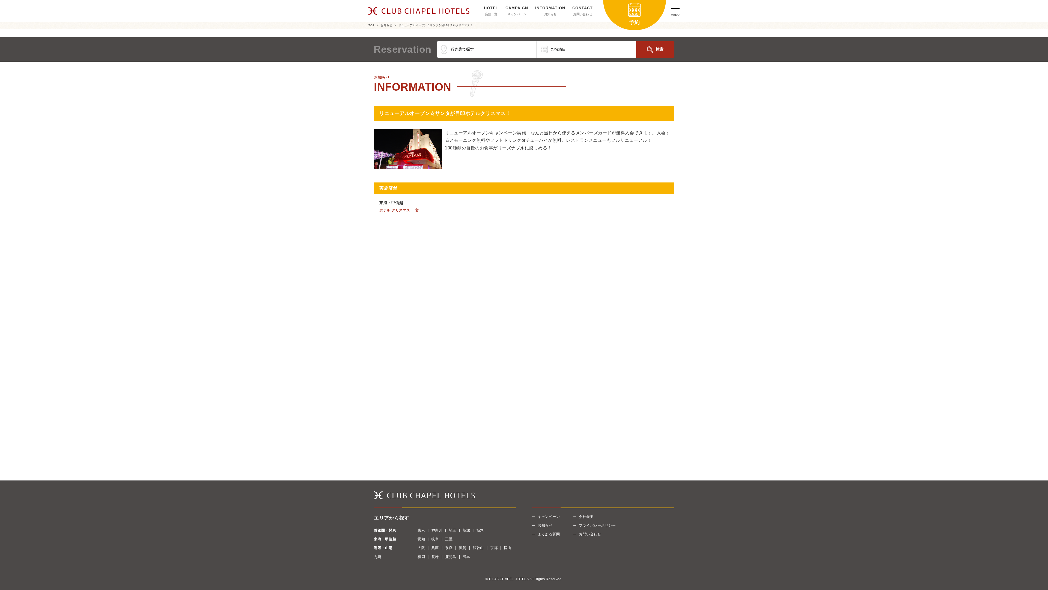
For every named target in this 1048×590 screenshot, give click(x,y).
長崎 (435, 557)
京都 (494, 548)
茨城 (466, 530)
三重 (448, 539)
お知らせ (550, 14)
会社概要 (586, 517)
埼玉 (452, 530)
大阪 (421, 548)
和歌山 (478, 548)
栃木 (480, 530)
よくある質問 (549, 534)
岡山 (507, 548)
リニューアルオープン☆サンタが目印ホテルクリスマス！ (435, 25)
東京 (421, 530)
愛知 (421, 539)
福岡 (421, 557)
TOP (371, 25)
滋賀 (462, 548)
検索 (659, 49)
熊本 (466, 557)
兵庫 (435, 548)
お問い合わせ (582, 14)
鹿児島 (450, 557)
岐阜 (435, 539)
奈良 (448, 548)
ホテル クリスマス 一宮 (399, 210)
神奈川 (437, 530)
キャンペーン (516, 14)
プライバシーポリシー (597, 525)
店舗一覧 (491, 14)
